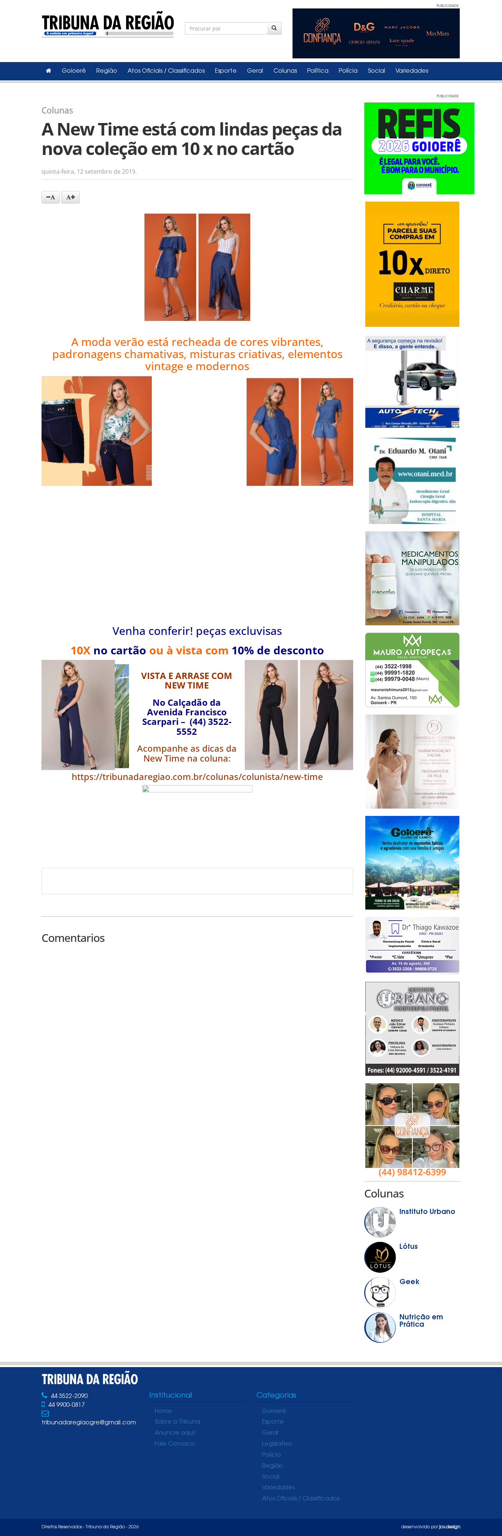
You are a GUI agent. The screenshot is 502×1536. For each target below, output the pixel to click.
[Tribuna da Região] (108, 23)
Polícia (348, 71)
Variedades (411, 71)
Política (318, 71)
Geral (255, 71)
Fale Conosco (175, 1444)
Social (376, 71)
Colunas (285, 71)
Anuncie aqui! (175, 1433)
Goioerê (74, 71)
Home (163, 1411)
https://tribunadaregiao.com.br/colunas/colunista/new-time (197, 776)
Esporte (226, 71)
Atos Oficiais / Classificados (166, 71)
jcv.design (449, 1527)
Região (106, 71)
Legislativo (277, 1444)
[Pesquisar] (274, 28)
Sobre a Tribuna (177, 1422)
